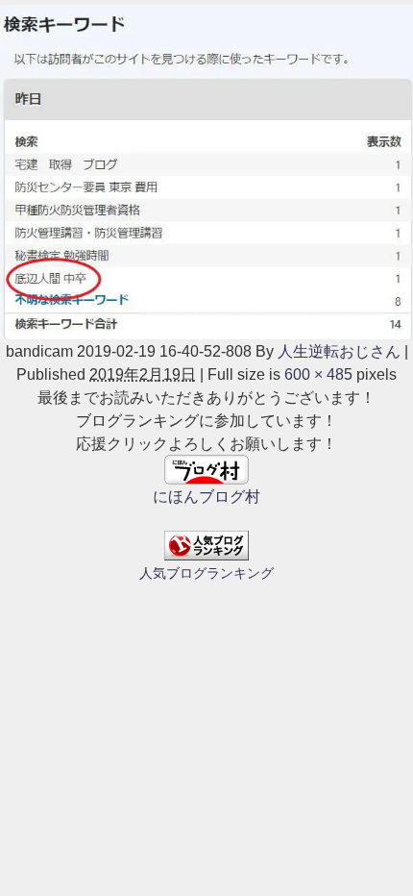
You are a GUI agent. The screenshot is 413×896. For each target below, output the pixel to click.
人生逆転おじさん (339, 351)
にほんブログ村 (206, 496)
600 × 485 (318, 374)
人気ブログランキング (206, 573)
